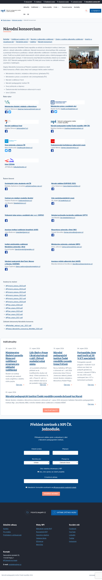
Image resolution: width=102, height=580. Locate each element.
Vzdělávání (34, 7)
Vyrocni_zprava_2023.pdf (16, 292)
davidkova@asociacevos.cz (82, 264)
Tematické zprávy (22, 42)
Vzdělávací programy (42, 13)
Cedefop (33, 42)
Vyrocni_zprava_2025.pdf (16, 286)
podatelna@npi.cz (15, 564)
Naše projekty (47, 7)
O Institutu (59, 13)
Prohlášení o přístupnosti (12, 535)
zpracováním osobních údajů (65, 487)
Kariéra (5, 529)
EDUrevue (39, 541)
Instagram (72, 541)
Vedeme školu (41, 538)
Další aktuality (51, 410)
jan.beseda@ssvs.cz (67, 218)
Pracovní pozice (67, 7)
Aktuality (26, 7)
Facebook (72, 529)
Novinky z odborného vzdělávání (42, 39)
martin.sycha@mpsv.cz (69, 109)
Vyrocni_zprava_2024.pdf (16, 289)
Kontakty (77, 7)
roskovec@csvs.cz (25, 201)
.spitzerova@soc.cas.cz (33, 186)
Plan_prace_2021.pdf (15, 318)
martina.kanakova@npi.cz (74, 128)
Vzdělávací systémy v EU (20, 39)
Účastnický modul (64, 1)
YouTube (72, 532)
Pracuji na (65, 459)
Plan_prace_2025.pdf (15, 308)
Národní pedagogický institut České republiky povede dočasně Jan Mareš (44, 396)
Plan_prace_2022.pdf (15, 314)
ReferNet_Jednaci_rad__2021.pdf (19, 326)
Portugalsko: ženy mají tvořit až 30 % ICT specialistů (86, 355)
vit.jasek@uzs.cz (64, 201)
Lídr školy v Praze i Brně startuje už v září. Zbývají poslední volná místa (38, 358)
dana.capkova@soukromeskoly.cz (28, 266)
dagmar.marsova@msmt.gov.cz (29, 109)
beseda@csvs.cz (20, 203)
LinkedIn (72, 535)
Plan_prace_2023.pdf (15, 311)
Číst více (19, 385)
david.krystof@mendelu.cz (24, 249)
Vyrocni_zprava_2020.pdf (16, 302)
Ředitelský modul (50, 1)
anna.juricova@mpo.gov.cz (71, 247)
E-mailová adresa (51, 477)
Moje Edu (39, 545)
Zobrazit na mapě (11, 560)
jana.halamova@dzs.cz (71, 186)
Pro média (7, 532)
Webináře (38, 17)
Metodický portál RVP (44, 529)
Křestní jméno (37, 449)
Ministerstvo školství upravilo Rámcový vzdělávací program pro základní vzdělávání (14, 361)
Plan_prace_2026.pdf (15, 305)
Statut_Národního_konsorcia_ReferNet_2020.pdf (24, 329)
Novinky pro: (36, 459)
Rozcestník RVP (42, 532)
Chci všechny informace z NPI (51, 469)
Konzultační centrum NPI (93, 1)
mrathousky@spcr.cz (24, 148)
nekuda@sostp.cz (20, 167)
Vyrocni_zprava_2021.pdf (16, 298)
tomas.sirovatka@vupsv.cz (73, 232)
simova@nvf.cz (22, 128)
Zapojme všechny (42, 535)
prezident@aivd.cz (22, 232)
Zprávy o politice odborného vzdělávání (69, 39)
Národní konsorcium (45, 42)
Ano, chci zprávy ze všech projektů (51, 472)
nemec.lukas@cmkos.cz (69, 148)
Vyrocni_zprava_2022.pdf (16, 295)
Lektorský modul (77, 1)
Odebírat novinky (51, 494)
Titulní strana (6, 20)
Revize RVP (29, 1)
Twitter (71, 538)
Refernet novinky (17, 20)
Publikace (38, 1)
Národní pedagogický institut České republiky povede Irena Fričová (62, 358)
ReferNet (6, 39)
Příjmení (65, 449)
